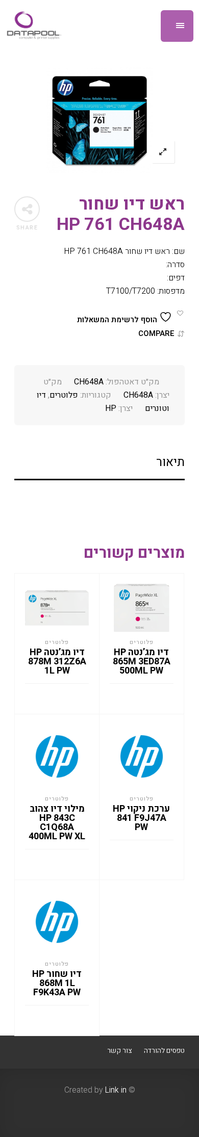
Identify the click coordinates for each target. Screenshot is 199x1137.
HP (110, 408)
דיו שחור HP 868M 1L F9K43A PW (57, 983)
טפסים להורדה (164, 1051)
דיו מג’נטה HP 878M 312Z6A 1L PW (57, 661)
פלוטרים (63, 395)
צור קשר (119, 1051)
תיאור (170, 462)
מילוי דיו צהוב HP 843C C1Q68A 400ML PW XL (57, 822)
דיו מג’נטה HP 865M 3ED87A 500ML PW (141, 661)
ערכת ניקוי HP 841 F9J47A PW (141, 818)
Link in (116, 1090)
